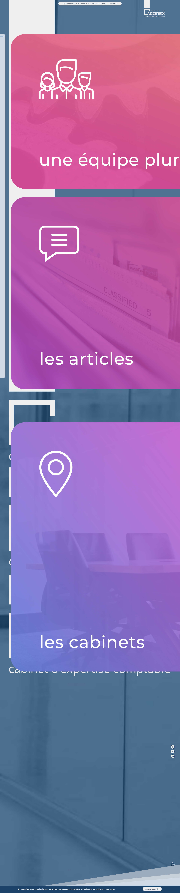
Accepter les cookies (152, 889)
